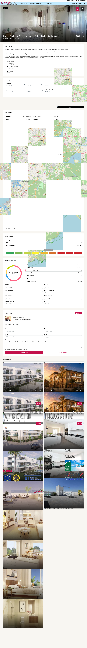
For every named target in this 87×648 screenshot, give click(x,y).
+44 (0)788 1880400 (19, 319)
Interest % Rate (9, 290)
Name (6, 328)
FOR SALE (34, 363)
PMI (45, 301)
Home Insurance (48, 295)
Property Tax (8, 295)
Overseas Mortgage (48, 457)
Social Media (47, 473)
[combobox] (47, 338)
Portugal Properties (48, 456)
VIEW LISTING (78, 313)
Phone (45, 328)
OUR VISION (23, 3)
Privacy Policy (68, 451)
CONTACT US (47, 3)
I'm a (45, 334)
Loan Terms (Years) (49, 290)
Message (7, 339)
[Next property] (79, 434)
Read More (7, 72)
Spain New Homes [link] (11, 427)
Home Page (47, 474)
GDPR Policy (67, 450)
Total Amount (8, 284)
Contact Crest (47, 449)
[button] (43, 23)
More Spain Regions (48, 462)
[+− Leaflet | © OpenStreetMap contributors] (69, 89)
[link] (23, 377)
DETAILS (38, 403)
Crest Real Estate (48, 450)
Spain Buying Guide (48, 463)
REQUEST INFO (24, 352)
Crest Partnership (48, 468)
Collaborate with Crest (70, 457)
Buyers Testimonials (69, 455)
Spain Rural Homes (48, 455)
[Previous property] (6, 434)
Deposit (46, 284)
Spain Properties (48, 469)
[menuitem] (79, 3)
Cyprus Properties (48, 451)
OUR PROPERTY (35, 3)
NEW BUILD (39, 363)
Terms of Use (24, 349)
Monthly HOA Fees (9, 301)
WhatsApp (28, 319)
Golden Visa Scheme (49, 461)
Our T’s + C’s (67, 449)
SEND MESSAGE (63, 352)
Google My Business (69, 456)
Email (6, 334)
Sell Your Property (48, 467)
